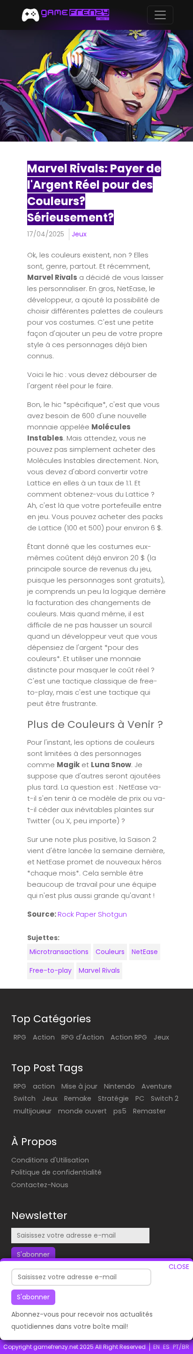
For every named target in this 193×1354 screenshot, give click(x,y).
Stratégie (113, 1098)
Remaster (149, 1111)
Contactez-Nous (39, 1185)
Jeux (79, 234)
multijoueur (33, 1111)
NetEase (145, 951)
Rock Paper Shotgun (92, 914)
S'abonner (33, 1297)
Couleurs (110, 951)
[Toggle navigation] (160, 15)
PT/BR (181, 1347)
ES (166, 1347)
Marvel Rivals (99, 970)
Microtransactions (59, 951)
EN (156, 1347)
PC (139, 1098)
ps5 (119, 1111)
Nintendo (119, 1086)
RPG (20, 1037)
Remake (77, 1098)
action (44, 1086)
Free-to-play (51, 970)
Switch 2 (164, 1098)
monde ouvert (82, 1111)
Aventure (156, 1086)
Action (44, 1037)
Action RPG (129, 1037)
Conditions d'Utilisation (50, 1160)
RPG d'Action (82, 1037)
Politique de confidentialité (56, 1172)
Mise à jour (79, 1086)
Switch (25, 1098)
